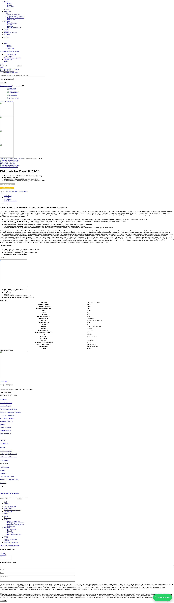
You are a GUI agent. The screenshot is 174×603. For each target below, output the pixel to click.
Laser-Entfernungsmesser (7, 415)
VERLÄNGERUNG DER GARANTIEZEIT (9, 545)
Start (1, 158)
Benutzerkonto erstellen (12, 72)
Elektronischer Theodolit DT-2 (9, 167)
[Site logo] (5, 51)
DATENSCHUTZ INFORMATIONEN (9, 493)
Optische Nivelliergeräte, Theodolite (13, 158)
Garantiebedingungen (13, 14)
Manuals (9, 24)
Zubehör (2, 424)
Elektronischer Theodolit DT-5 (9, 162)
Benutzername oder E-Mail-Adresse (14, 75)
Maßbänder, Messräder (6, 421)
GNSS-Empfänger (5, 430)
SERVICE (2, 447)
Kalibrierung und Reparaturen (15, 18)
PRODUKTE (3, 399)
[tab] (89, 196)
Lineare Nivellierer (5, 427)
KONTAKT (3, 483)
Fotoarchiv (10, 26)
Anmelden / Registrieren (11, 542)
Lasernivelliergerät (5, 406)
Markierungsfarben (5, 433)
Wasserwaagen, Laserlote (7, 418)
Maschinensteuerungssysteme (8, 409)
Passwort (6, 79)
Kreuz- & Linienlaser (6, 403)
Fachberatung (11, 19)
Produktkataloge (12, 23)
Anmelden (3, 82)
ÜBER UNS (3, 440)
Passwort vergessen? (6, 86)
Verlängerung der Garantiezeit (15, 16)
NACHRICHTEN (4, 443)
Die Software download (14, 27)
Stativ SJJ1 (4, 381)
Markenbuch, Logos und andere (9, 479)
